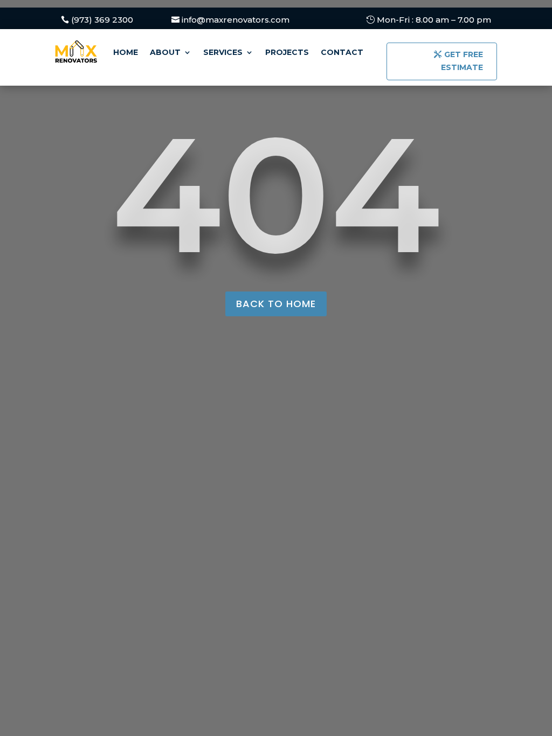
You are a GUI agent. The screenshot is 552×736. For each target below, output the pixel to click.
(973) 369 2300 (102, 20)
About (165, 52)
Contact (342, 52)
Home (125, 52)
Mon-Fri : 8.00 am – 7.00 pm (434, 20)
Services (223, 52)
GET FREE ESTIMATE (462, 61)
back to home (276, 303)
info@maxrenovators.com (235, 20)
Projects (287, 52)
